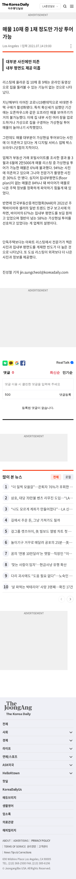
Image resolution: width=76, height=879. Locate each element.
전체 (56, 477)
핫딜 (5, 781)
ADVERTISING (20, 840)
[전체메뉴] (71, 6)
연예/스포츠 (10, 756)
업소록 (7, 814)
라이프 (7, 748)
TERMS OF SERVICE (15, 846)
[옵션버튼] (70, 46)
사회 (5, 732)
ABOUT (7, 840)
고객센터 (43, 846)
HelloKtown (11, 773)
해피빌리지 (9, 830)
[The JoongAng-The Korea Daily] (18, 708)
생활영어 (8, 805)
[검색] (65, 6)
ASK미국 (8, 765)
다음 (70, 599)
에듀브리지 (9, 797)
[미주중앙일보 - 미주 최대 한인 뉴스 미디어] (15, 6)
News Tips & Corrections (17, 852)
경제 (5, 740)
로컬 (68, 477)
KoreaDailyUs (12, 789)
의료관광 (8, 822)
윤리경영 (31, 846)
